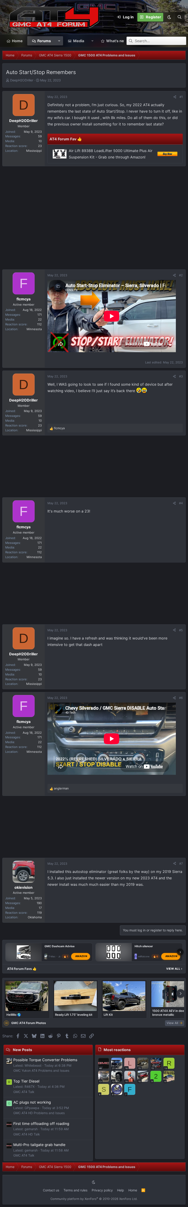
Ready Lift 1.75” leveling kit (73, 1014)
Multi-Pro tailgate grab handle (39, 1144)
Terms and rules (75, 1190)
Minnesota (34, 329)
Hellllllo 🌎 (13, 1014)
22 (40, 319)
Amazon (81, 956)
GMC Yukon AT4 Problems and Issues (41, 1070)
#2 (181, 275)
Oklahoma (35, 917)
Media (78, 41)
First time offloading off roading (41, 1123)
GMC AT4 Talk (23, 1092)
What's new (116, 41)
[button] (169, 17)
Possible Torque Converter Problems (45, 1060)
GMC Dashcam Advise (59, 946)
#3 (181, 376)
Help (120, 1190)
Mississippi (34, 150)
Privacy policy (102, 1190)
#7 (181, 863)
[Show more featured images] (180, 993)
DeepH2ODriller (21, 80)
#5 (181, 630)
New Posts (22, 1049)
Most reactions (117, 1049)
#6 (181, 698)
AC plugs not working (32, 1102)
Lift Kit (108, 1014)
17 (40, 908)
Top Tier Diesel (26, 1081)
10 (40, 141)
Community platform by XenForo (94, 1199)
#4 (181, 503)
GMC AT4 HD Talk (26, 1134)
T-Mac (51, 956)
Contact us (51, 1190)
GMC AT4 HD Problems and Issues (39, 1113)
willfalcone (143, 956)
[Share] (175, 97)
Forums (44, 41)
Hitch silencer (144, 946)
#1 (181, 97)
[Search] (179, 17)
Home (17, 41)
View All (174, 968)
